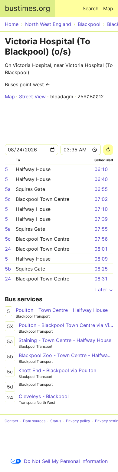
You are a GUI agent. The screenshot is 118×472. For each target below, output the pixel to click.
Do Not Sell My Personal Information (66, 461)
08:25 (101, 269)
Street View (32, 96)
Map (108, 8)
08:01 (101, 249)
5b (8, 269)
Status (55, 421)
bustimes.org (27, 8)
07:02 (101, 199)
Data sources (34, 421)
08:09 (101, 259)
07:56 (101, 239)
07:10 (101, 209)
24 (8, 249)
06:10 (101, 169)
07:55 (101, 229)
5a (8, 189)
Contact (11, 421)
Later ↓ (104, 290)
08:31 (101, 279)
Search (90, 8)
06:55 (101, 189)
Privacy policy (78, 421)
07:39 (101, 219)
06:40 (101, 179)
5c (8, 199)
